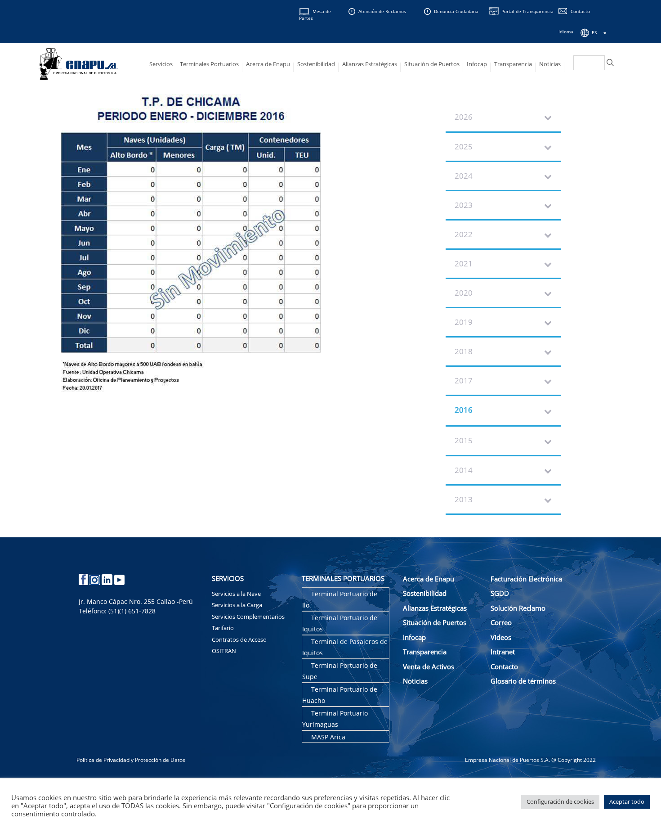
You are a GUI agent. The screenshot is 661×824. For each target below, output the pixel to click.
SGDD (500, 593)
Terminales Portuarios (209, 64)
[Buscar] (610, 62)
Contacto (580, 11)
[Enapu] (78, 63)
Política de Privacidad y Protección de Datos (130, 760)
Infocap (477, 64)
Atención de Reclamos (382, 11)
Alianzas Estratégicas (369, 64)
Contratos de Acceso (239, 639)
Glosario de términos (523, 680)
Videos (501, 637)
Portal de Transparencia (527, 11)
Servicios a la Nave (236, 594)
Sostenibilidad (316, 64)
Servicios (161, 64)
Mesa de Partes (315, 14)
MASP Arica (328, 737)
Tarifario (223, 628)
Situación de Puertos (432, 64)
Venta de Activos (428, 666)
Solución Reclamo (518, 607)
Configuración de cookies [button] (560, 801)
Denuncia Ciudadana (456, 11)
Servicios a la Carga (237, 605)
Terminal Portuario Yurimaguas (335, 719)
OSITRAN (224, 651)
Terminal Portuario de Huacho (339, 695)
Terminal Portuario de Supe (339, 671)
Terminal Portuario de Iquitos (339, 623)
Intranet (503, 651)
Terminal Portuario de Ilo (339, 600)
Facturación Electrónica (526, 578)
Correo (501, 622)
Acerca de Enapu (268, 64)
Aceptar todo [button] (626, 801)
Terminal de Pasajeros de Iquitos (345, 647)
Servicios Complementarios (248, 616)
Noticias (550, 64)
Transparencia (513, 64)
